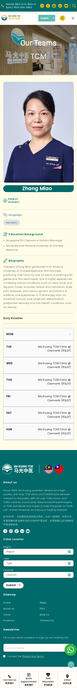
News (43, 602)
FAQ (42, 608)
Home (6, 602)
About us (8, 608)
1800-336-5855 (23, 7)
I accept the (26, 656)
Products (8, 620)
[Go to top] (71, 664)
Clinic (6, 614)
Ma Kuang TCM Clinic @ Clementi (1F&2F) (54, 349)
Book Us (44, 614)
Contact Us (47, 620)
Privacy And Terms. (33, 656)
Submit (11, 585)
